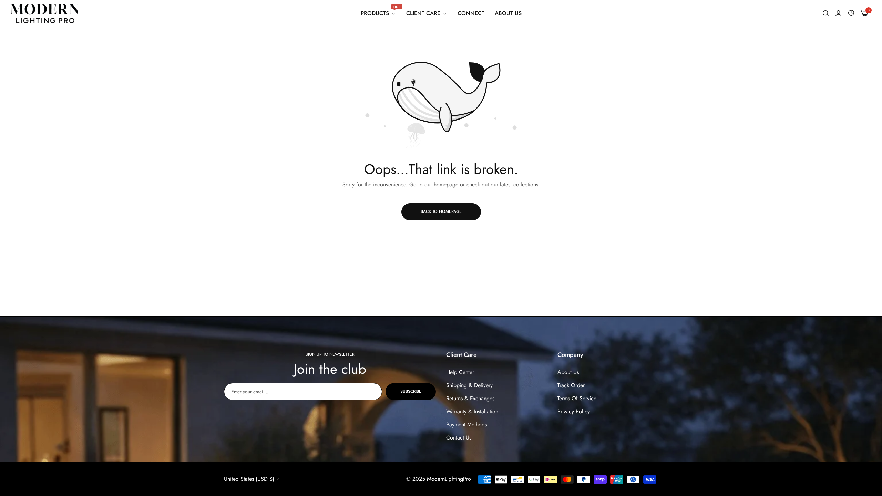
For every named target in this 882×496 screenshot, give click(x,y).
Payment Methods (466, 424)
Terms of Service (576, 398)
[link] (378, 13)
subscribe (410, 391)
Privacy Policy (573, 411)
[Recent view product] (851, 13)
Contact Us (458, 438)
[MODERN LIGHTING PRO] (44, 13)
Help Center (460, 372)
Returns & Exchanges (470, 398)
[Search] (826, 13)
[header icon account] (838, 13)
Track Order (571, 385)
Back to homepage (441, 211)
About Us (568, 372)
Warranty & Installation (472, 411)
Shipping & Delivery (469, 385)
